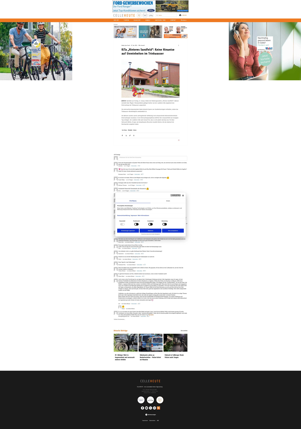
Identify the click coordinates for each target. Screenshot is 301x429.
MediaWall (130, 130)
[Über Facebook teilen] (122, 135)
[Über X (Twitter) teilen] (126, 135)
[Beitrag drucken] (134, 135)
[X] (150, 408)
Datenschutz (152, 420)
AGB (158, 420)
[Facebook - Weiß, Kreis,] (142, 408)
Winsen (134, 130)
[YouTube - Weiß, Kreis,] (146, 408)
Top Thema (124, 130)
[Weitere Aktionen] (179, 45)
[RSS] (158, 408)
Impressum (145, 420)
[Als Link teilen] (130, 135)
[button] (148, 20)
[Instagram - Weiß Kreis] (154, 408)
